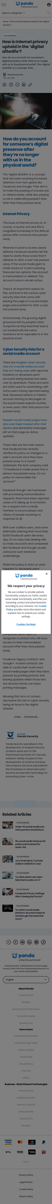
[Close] (46, 573)
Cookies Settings (26, 624)
